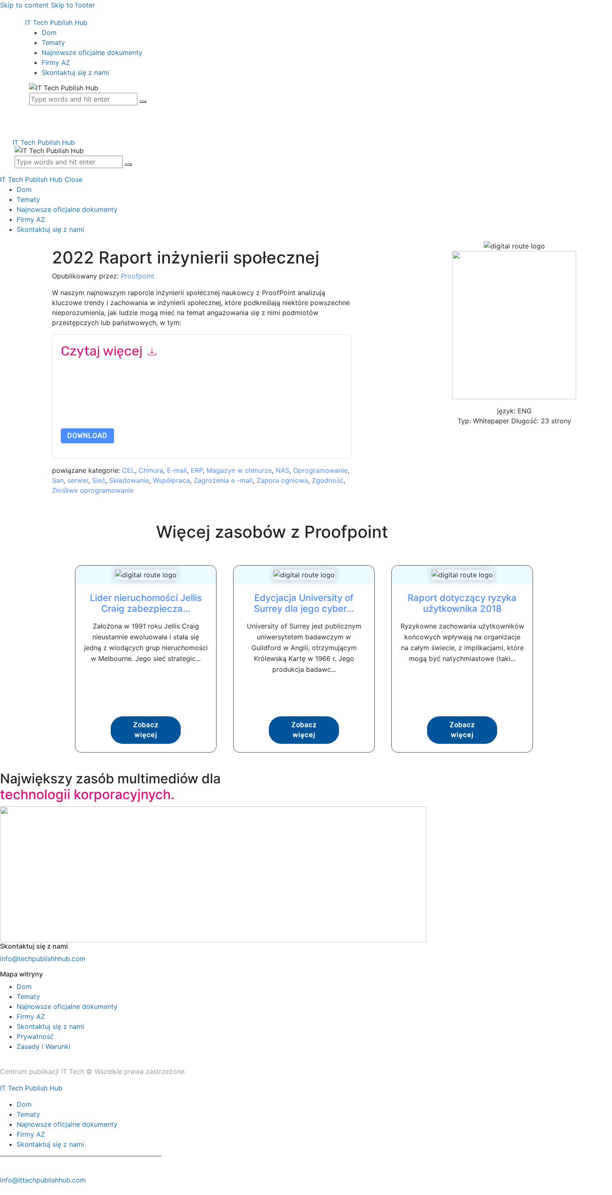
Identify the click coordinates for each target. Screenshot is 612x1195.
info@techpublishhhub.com (42, 958)
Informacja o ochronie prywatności (138, 408)
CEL (128, 470)
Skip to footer (73, 5)
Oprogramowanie (320, 470)
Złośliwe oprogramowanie (93, 490)
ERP (197, 470)
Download (87, 436)
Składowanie (129, 480)
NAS (282, 470)
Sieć (98, 480)
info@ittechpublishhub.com (43, 1180)
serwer (77, 480)
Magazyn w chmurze (239, 470)
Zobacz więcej (146, 730)
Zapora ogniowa (282, 480)
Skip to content (24, 5)
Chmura (151, 470)
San (58, 480)
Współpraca (171, 480)
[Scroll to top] (4, 1190)
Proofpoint (137, 276)
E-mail (177, 470)
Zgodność (327, 480)
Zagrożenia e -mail (223, 480)
